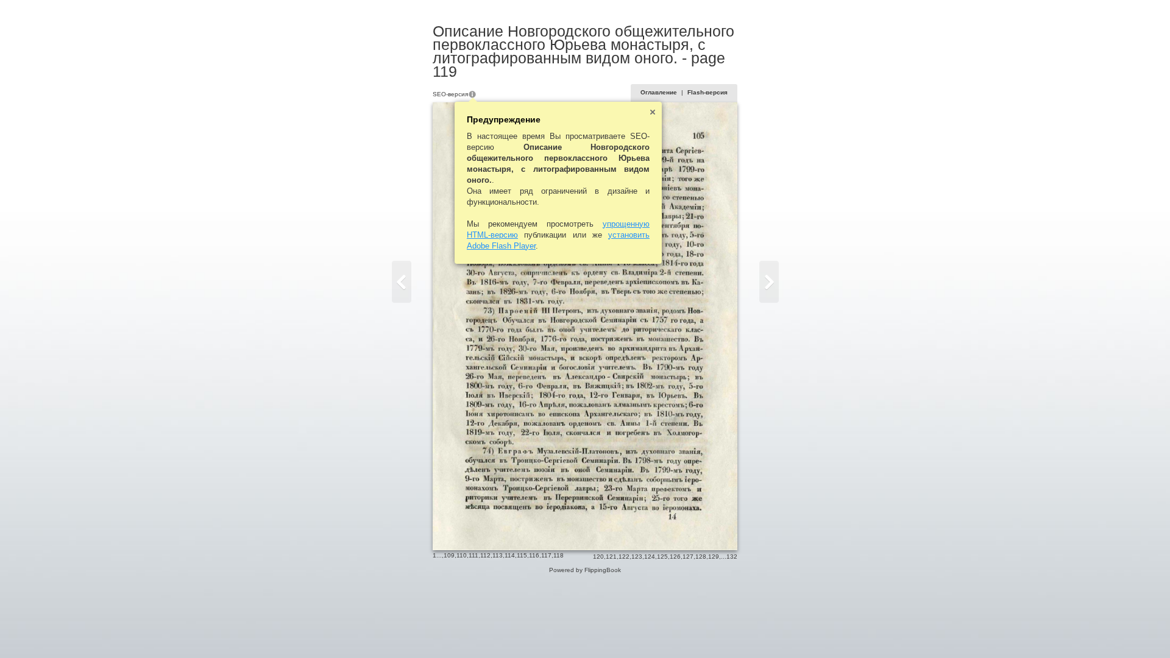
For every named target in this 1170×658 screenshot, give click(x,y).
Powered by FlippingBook (585, 570)
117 (546, 555)
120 (598, 556)
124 (649, 556)
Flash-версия (707, 92)
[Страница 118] (401, 282)
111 (473, 555)
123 (636, 556)
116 (534, 555)
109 (449, 555)
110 (461, 555)
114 (510, 555)
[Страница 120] (769, 282)
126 (675, 556)
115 (522, 555)
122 (624, 556)
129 (713, 556)
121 (611, 556)
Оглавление (658, 92)
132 (731, 556)
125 (662, 556)
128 (700, 556)
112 (485, 555)
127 (687, 556)
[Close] (652, 112)
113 (497, 555)
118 (558, 555)
